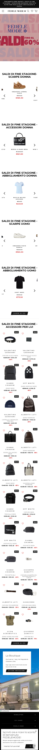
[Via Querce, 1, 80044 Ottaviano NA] (19, 679)
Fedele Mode (18, 726)
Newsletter (18, 714)
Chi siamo (19, 720)
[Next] (34, 96)
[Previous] (5, 96)
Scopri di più (19, 643)
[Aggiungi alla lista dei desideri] (4, 333)
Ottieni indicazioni (16, 670)
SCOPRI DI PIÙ (19, 313)
